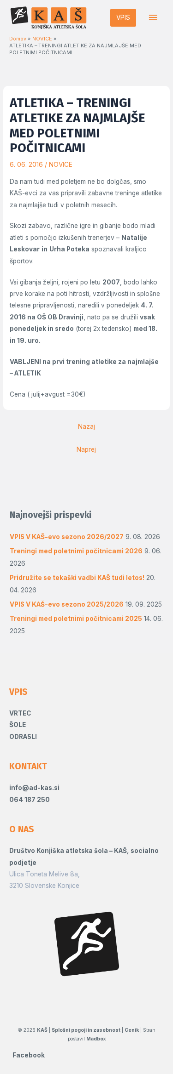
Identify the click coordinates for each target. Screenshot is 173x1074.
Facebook (28, 1055)
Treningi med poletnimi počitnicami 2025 (76, 618)
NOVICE (60, 164)
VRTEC (20, 713)
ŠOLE (17, 724)
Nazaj (86, 426)
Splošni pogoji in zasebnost (86, 1030)
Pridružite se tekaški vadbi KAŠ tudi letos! (77, 577)
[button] (123, 18)
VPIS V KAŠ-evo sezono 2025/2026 (67, 604)
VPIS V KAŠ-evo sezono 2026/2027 (67, 536)
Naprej (86, 449)
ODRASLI (23, 736)
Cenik (132, 1030)
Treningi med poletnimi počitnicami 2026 (76, 551)
